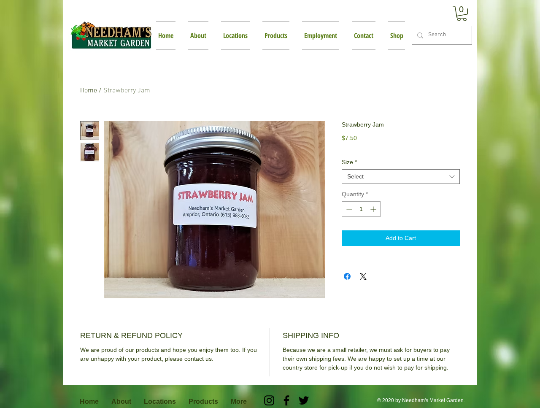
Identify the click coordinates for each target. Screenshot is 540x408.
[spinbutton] (361, 209)
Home (88, 90)
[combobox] (401, 176)
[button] (462, 13)
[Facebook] (286, 400)
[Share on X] (363, 276)
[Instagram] (269, 400)
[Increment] (374, 209)
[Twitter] (303, 400)
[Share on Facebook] (347, 276)
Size (349, 162)
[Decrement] (348, 209)
